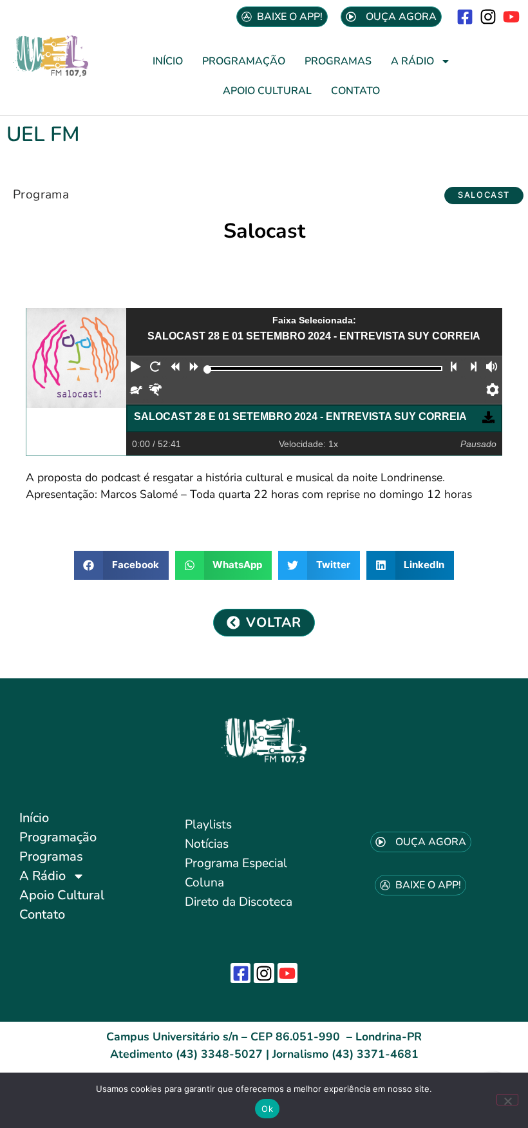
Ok (267, 1109)
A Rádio (412, 61)
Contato (355, 91)
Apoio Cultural (267, 91)
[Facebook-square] (465, 16)
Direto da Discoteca (238, 902)
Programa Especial (236, 863)
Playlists (208, 824)
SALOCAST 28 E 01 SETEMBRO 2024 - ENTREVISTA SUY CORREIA (300, 416)
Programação (243, 61)
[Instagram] (488, 16)
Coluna (204, 882)
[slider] (207, 369)
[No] (507, 1099)
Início (168, 61)
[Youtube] (512, 16)
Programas (338, 61)
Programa (41, 194)
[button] (483, 195)
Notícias (207, 844)
